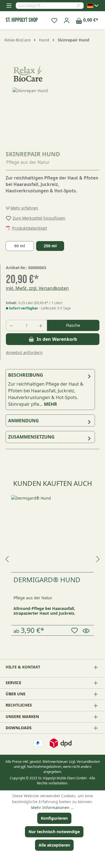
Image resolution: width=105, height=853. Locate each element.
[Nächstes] (98, 557)
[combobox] (46, 5)
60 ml (19, 245)
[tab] (50, 389)
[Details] (87, 630)
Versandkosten (88, 761)
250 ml (50, 245)
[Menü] (9, 5)
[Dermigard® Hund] (52, 533)
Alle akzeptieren (54, 845)
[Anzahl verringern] (12, 325)
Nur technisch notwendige (54, 831)
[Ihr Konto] (66, 20)
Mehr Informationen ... (52, 807)
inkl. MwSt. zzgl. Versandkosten (37, 288)
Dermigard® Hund (46, 579)
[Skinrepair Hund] (52, 119)
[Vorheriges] (7, 557)
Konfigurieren (54, 818)
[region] (52, 119)
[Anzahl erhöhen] (41, 325)
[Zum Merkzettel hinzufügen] (75, 630)
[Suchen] (80, 5)
